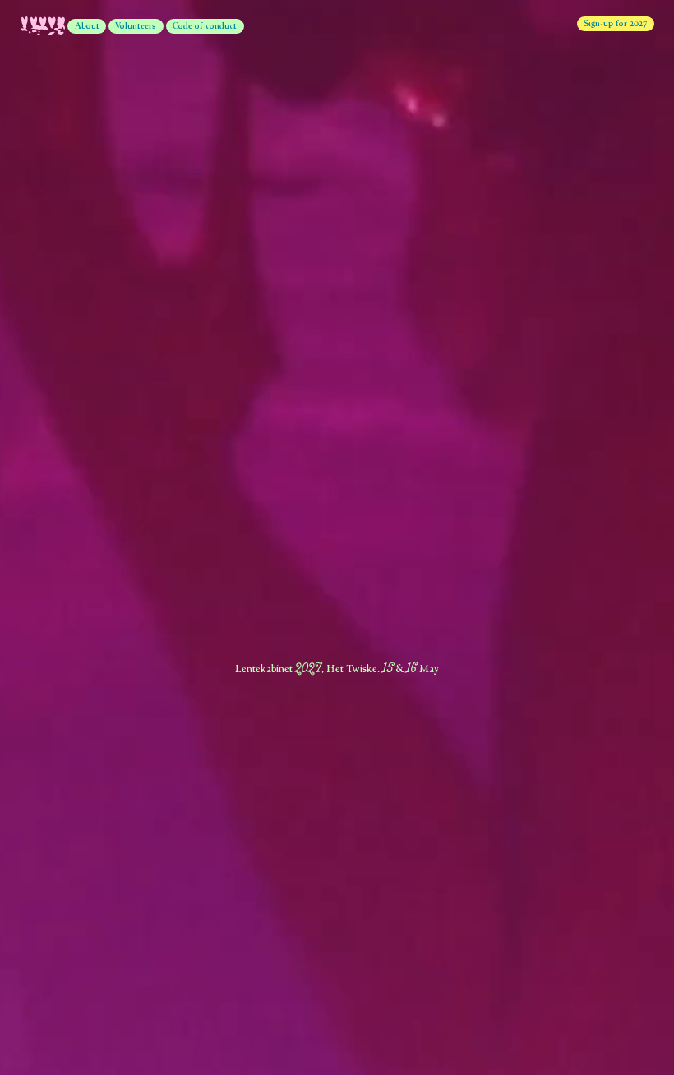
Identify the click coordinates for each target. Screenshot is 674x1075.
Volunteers (135, 25)
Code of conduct (205, 25)
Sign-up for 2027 (615, 23)
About (87, 25)
